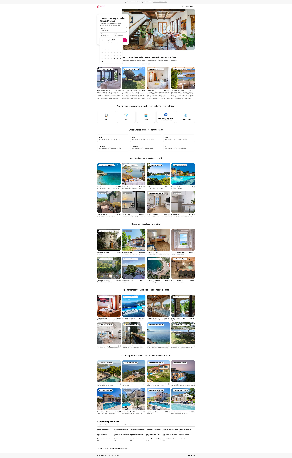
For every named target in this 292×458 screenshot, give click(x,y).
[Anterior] (143, 64)
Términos (117, 455)
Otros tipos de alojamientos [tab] (104, 425)
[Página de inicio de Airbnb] (101, 6)
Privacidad (110, 455)
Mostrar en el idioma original (160, 2)
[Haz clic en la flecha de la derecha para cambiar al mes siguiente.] (119, 39)
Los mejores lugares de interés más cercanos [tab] (125, 425)
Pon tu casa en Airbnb (188, 6)
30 (120, 58)
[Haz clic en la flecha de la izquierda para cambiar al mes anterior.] (102, 39)
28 (114, 58)
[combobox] (113, 30)
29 (117, 58)
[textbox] (106, 35)
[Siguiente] (149, 64)
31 (102, 61)
